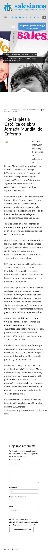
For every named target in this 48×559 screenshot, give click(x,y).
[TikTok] (31, 17)
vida (11, 294)
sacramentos (34, 274)
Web (11, 506)
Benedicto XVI (10, 318)
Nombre (13, 487)
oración (38, 356)
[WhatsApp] (27, 17)
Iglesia (24, 169)
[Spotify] (38, 17)
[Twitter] (34, 17)
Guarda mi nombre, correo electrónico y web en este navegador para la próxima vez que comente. (24, 522)
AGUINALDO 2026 (32, 26)
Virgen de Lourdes (14, 173)
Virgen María (29, 369)
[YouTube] (16, 17)
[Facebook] (12, 17)
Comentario (14, 460)
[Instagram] (20, 17)
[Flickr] (23, 17)
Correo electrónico (17, 497)
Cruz (34, 379)
